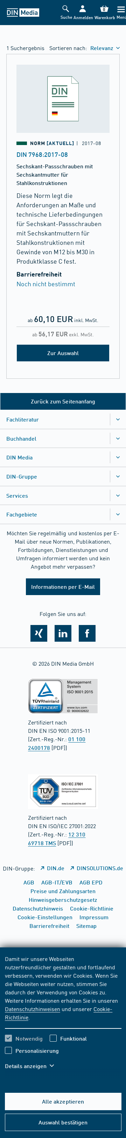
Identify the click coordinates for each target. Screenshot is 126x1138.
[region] (63, 1016)
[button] (82, 12)
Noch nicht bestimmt (45, 283)
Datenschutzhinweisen (32, 1008)
